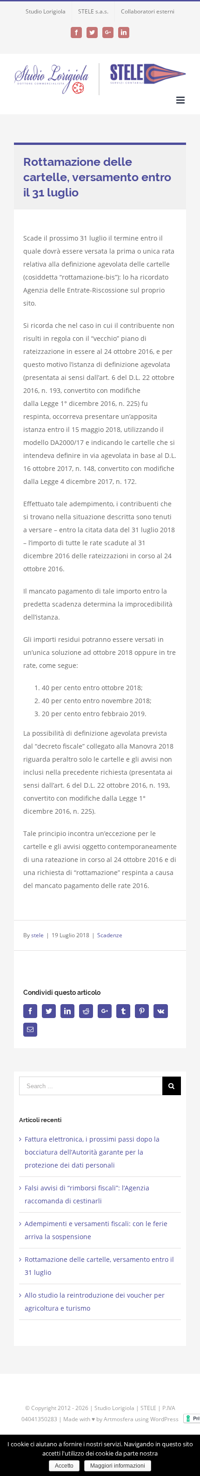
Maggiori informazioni (117, 1466)
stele (37, 935)
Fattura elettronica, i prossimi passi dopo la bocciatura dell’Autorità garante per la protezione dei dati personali (92, 1152)
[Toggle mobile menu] (181, 100)
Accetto (64, 1466)
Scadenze (109, 935)
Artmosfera (118, 1419)
